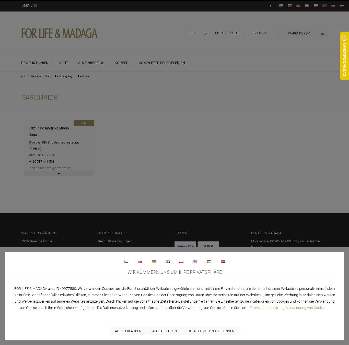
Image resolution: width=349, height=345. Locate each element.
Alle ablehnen (164, 331)
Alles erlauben (128, 331)
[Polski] (181, 262)
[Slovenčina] (140, 262)
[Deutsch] (154, 262)
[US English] (195, 262)
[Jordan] (209, 262)
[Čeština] (126, 262)
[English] (168, 262)
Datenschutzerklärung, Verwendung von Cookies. (288, 308)
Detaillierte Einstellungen (211, 331)
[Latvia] (223, 262)
